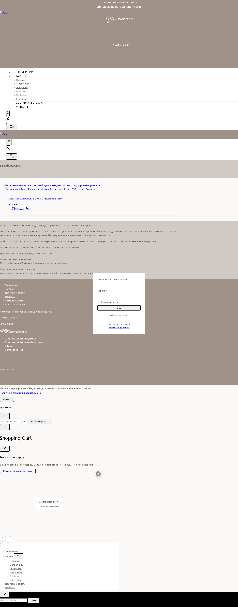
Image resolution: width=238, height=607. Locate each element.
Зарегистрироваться (119, 327)
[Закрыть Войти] (5, 427)
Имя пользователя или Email (119, 279)
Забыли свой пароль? (119, 315)
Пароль (109, 290)
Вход (119, 308)
